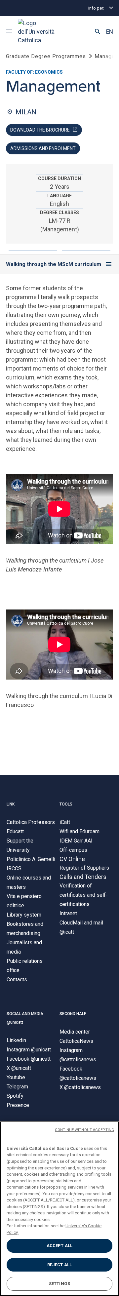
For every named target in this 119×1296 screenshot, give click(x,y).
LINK (11, 804)
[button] (97, 32)
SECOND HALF (73, 1013)
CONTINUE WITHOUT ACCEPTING (84, 1130)
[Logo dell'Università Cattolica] (42, 31)
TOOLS (66, 804)
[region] (59, 1208)
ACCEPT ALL (59, 1245)
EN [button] (109, 31)
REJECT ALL (59, 1264)
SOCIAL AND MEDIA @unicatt (25, 1018)
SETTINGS (59, 1283)
